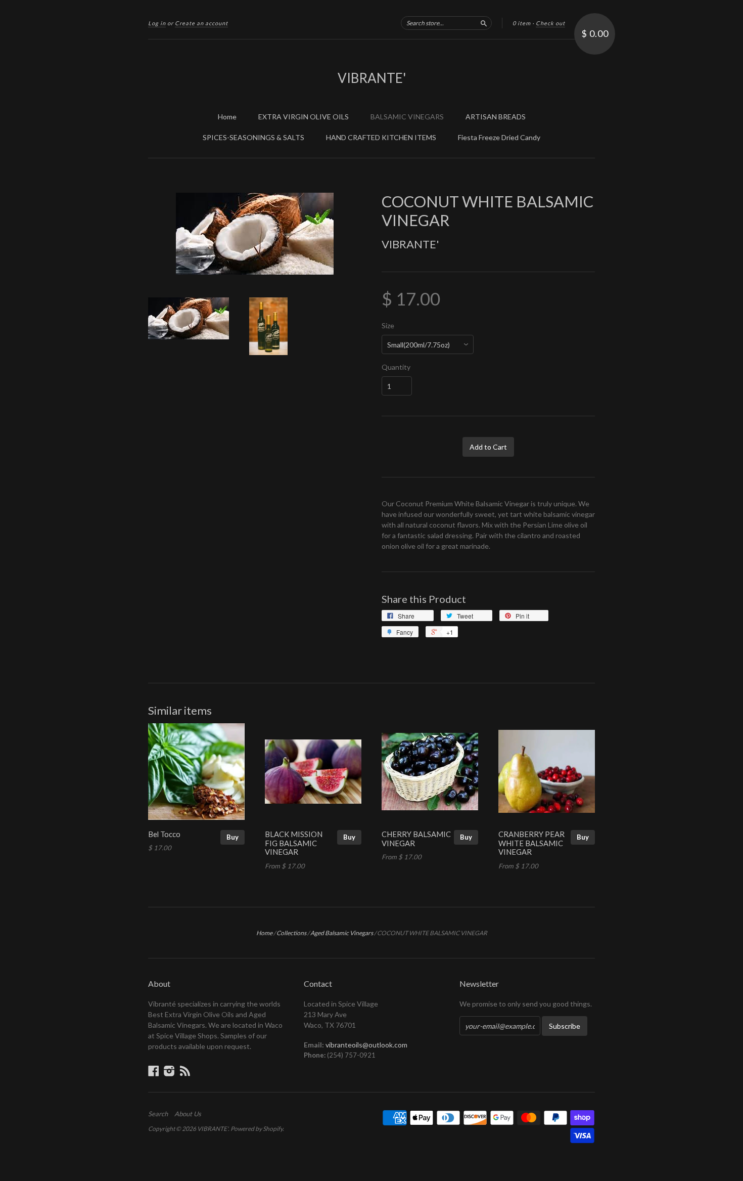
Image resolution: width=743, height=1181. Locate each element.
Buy (232, 837)
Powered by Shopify (256, 1128)
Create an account (201, 23)
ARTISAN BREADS (496, 116)
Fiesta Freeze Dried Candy (499, 137)
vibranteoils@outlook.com (366, 1044)
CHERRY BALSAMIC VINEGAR (416, 838)
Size (388, 326)
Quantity (396, 367)
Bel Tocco (164, 834)
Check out (550, 23)
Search (158, 1113)
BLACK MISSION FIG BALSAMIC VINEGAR (293, 843)
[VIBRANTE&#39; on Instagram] (169, 1071)
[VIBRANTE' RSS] (185, 1071)
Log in (157, 23)
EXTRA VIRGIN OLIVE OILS (303, 116)
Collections (291, 933)
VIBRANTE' (372, 78)
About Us (187, 1113)
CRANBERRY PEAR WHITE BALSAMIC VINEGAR (531, 843)
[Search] (484, 23)
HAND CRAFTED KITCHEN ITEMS (381, 137)
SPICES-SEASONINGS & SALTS (253, 137)
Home (227, 116)
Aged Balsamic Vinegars (341, 933)
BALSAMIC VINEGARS (407, 116)
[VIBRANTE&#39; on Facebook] (153, 1071)
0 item (522, 23)
